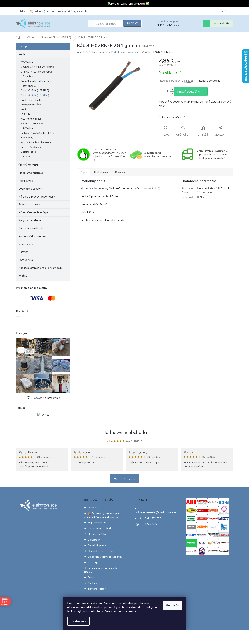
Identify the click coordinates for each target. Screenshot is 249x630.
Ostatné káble (28, 152)
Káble (22, 54)
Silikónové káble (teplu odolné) (37, 133)
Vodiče (24, 109)
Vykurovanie (26, 244)
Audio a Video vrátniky (32, 236)
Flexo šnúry (27, 137)
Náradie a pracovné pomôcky (36, 196)
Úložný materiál (28, 165)
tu (138, 611)
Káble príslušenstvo (31, 147)
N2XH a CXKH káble (32, 123)
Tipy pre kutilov (97, 589)
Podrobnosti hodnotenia (125, 52)
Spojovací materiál (29, 220)
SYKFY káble (27, 114)
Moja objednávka (97, 522)
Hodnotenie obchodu (124, 432)
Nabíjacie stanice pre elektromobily (40, 268)
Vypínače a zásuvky (30, 189)
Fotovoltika (25, 260)
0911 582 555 (153, 518)
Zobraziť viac (124, 479)
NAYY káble (27, 128)
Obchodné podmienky (100, 551)
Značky (22, 276)
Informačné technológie (33, 212)
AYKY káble (27, 76)
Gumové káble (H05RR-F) (35, 90)
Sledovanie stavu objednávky (105, 557)
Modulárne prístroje (30, 173)
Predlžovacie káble (31, 100)
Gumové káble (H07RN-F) (35, 95)
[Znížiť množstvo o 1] (172, 93)
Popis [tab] (84, 172)
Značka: (157, 52)
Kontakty (20, 11)
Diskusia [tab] (120, 172)
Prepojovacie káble (31, 104)
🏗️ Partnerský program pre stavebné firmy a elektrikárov (60, 11)
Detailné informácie (170, 117)
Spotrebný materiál (30, 228)
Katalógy (93, 562)
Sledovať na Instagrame (46, 398)
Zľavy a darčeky (97, 534)
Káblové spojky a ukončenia (36, 142)
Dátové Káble (28, 86)
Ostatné (23, 252)
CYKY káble (27, 62)
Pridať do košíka (188, 92)
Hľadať (132, 23)
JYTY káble (26, 156)
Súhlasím (172, 605)
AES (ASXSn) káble (31, 119)
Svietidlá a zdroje (29, 204)
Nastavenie (78, 621)
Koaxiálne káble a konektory (36, 81)
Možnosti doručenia (209, 80)
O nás (91, 577)
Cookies (92, 583)
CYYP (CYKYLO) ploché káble (36, 71)
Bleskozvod (25, 181)
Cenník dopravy (97, 545)
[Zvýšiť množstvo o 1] (172, 89)
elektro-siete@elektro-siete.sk (158, 512)
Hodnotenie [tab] (101, 172)
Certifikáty (94, 539)
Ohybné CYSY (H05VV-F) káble (37, 67)
